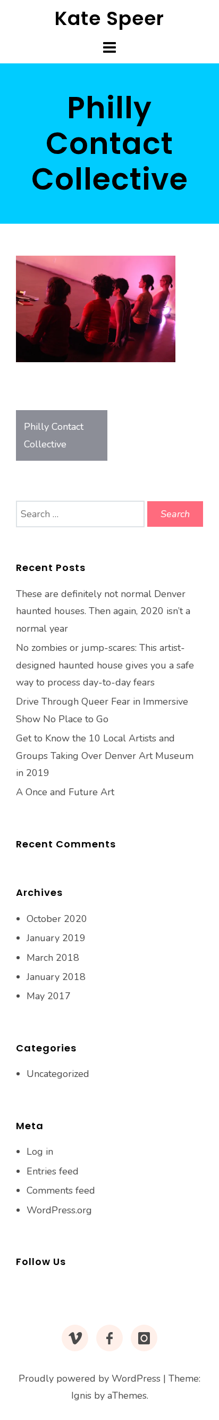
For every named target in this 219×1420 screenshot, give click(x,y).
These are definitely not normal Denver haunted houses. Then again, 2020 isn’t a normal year (103, 611)
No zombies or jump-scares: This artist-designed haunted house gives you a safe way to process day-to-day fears (105, 665)
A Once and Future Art (65, 792)
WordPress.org (59, 1210)
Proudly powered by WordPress (90, 1378)
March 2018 (53, 957)
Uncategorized (58, 1073)
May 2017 (49, 996)
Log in (40, 1151)
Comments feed (61, 1190)
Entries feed (53, 1171)
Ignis (81, 1395)
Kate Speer (109, 18)
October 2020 (57, 918)
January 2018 (56, 976)
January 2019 (56, 938)
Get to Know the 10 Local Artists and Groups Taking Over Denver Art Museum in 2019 (104, 755)
